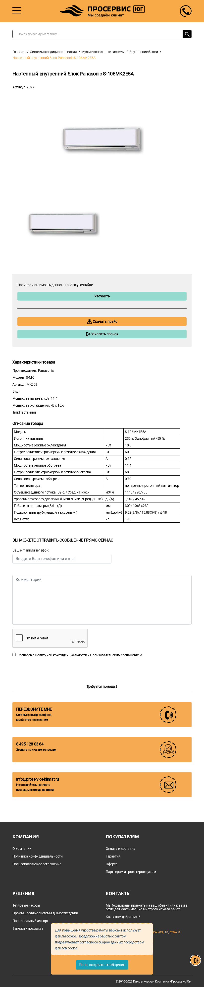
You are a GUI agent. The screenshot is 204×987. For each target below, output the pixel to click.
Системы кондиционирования (53, 52)
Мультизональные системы (103, 52)
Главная (18, 52)
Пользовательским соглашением (116, 655)
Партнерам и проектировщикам (131, 872)
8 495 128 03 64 (30, 744)
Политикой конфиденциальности (61, 655)
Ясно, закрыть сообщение (102, 964)
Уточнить (102, 296)
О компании (21, 849)
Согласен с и (79, 655)
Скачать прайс (104, 321)
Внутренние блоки (143, 52)
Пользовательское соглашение (36, 864)
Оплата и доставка (120, 849)
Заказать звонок (104, 334)
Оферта (111, 864)
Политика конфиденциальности (37, 856)
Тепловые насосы (26, 905)
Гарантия (113, 856)
